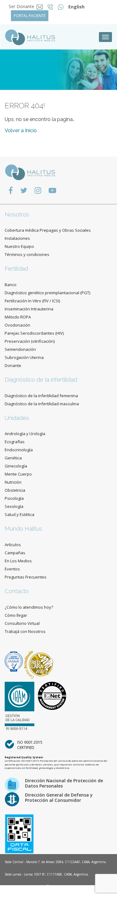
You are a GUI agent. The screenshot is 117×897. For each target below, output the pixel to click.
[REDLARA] (39, 661)
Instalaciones (17, 238)
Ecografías (15, 441)
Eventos (12, 569)
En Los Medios (18, 561)
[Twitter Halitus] (24, 190)
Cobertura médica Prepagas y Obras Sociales (48, 230)
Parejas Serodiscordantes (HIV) (34, 333)
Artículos (13, 544)
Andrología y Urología (25, 433)
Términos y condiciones (27, 254)
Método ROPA (18, 317)
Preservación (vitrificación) (30, 341)
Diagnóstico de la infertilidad (41, 379)
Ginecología (16, 466)
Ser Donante (21, 6)
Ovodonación (17, 325)
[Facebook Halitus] (11, 190)
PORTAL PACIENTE (30, 15)
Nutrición (13, 482)
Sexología (14, 506)
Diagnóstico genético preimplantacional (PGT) (47, 292)
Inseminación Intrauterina (29, 309)
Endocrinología (19, 450)
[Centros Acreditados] (14, 661)
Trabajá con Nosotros (25, 631)
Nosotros (17, 214)
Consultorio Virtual (22, 623)
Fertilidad (16, 268)
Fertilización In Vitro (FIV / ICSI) (32, 301)
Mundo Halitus (23, 528)
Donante (13, 365)
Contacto (17, 591)
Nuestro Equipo (19, 246)
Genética (13, 458)
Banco (11, 284)
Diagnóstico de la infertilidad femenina (41, 395)
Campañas (15, 552)
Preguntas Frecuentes (25, 577)
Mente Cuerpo (18, 474)
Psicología (14, 498)
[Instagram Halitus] (38, 190)
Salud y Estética (19, 514)
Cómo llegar (16, 615)
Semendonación (20, 349)
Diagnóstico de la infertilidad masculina (42, 404)
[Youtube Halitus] (52, 190)
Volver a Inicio (21, 130)
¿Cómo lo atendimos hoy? (29, 607)
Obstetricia (15, 490)
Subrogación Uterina (24, 357)
